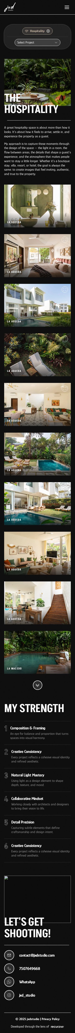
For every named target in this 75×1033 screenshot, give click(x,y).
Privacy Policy (51, 1019)
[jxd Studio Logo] (10, 7)
